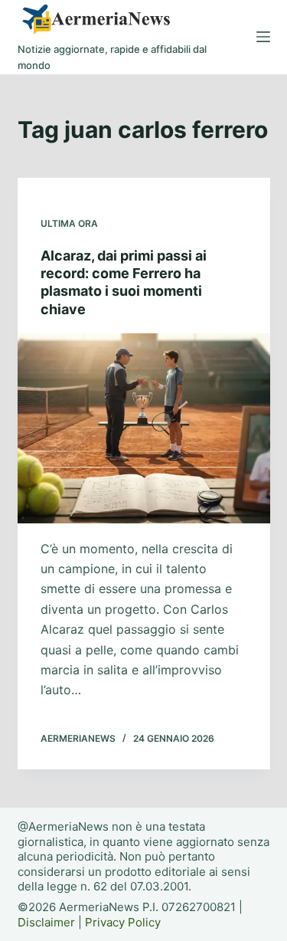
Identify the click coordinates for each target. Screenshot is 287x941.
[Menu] (263, 37)
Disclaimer (46, 922)
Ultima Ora (69, 223)
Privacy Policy (123, 922)
